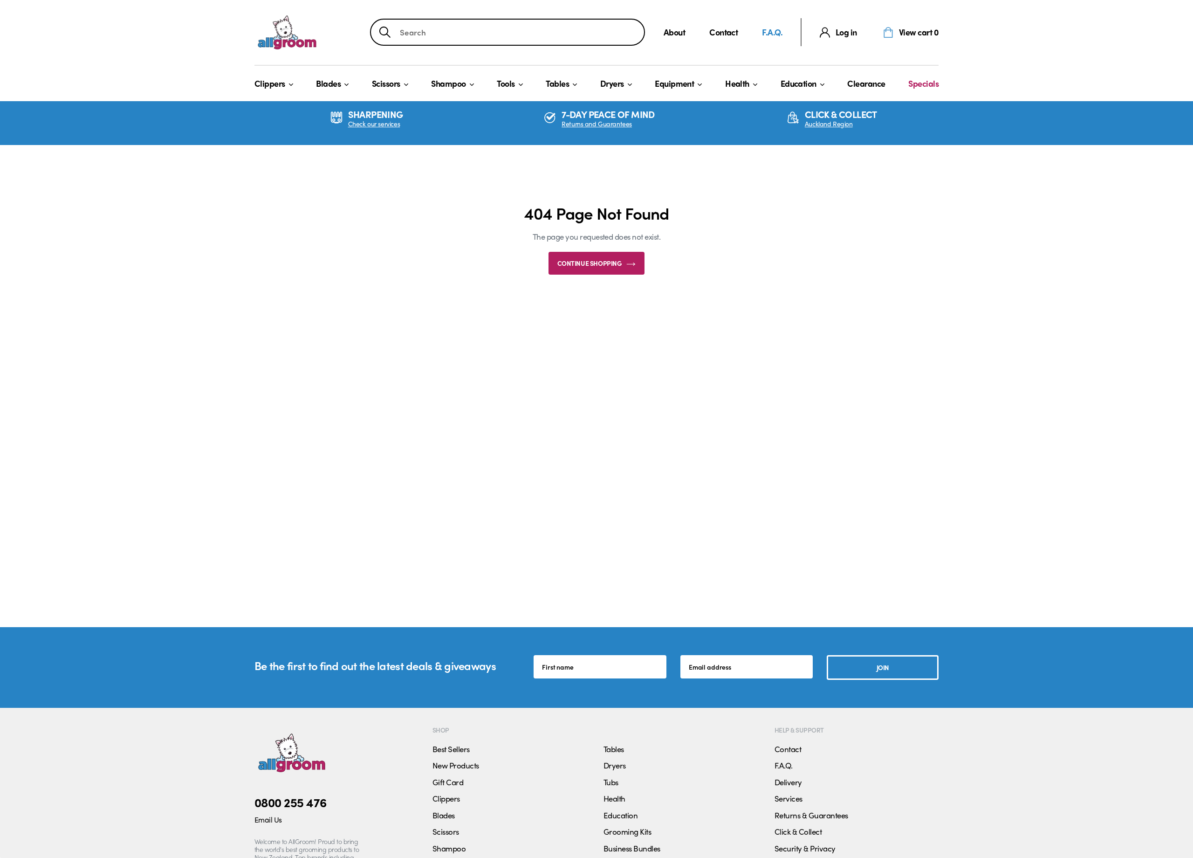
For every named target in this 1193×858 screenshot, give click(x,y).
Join (883, 667)
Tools (505, 83)
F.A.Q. (772, 32)
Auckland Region (829, 124)
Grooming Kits (627, 831)
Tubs (610, 782)
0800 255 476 (290, 802)
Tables (557, 83)
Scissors (386, 83)
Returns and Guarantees (597, 124)
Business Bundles (631, 848)
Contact (723, 32)
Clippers (269, 83)
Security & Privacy (805, 848)
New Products (455, 765)
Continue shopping (589, 263)
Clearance (866, 83)
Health (737, 83)
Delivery (788, 782)
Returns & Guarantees (811, 815)
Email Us (268, 819)
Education (798, 83)
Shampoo (448, 83)
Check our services (374, 124)
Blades (328, 83)
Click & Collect (798, 831)
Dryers (612, 83)
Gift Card (447, 782)
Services (788, 798)
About (674, 32)
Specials (923, 83)
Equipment (674, 83)
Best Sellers (451, 748)
